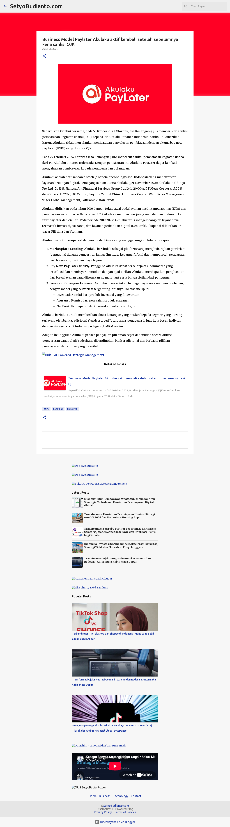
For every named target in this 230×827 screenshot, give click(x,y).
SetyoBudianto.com (36, 6)
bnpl (46, 409)
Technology (120, 796)
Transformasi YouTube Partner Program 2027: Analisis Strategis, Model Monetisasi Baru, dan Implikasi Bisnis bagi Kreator (120, 532)
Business (58, 409)
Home (92, 796)
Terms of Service (125, 812)
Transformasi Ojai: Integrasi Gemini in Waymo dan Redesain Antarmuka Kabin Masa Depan (117, 560)
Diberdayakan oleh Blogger (117, 822)
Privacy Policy (103, 812)
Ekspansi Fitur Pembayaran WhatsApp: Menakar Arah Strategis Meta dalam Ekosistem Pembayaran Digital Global (119, 502)
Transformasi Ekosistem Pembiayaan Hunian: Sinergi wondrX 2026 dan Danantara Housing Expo (119, 516)
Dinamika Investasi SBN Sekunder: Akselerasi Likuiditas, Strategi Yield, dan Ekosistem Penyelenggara (121, 545)
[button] (44, 56)
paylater (72, 409)
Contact (136, 796)
